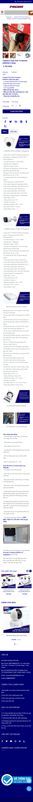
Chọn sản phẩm (16, 111)
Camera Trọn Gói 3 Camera (22, 17)
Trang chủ (9, 17)
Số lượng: (6, 106)
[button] (31, 13)
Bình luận (14, 131)
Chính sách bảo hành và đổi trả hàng (12, 698)
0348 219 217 (27, 1)
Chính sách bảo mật (7, 701)
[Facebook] (5, 121)
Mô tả (5, 131)
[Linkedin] (16, 121)
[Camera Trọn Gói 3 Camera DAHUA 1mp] (16, 7)
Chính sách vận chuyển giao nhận (12, 695)
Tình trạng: (6, 102)
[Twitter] (10, 121)
